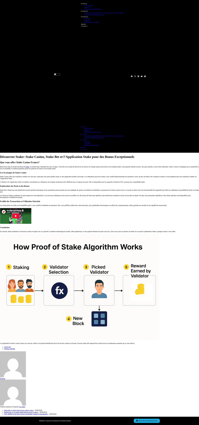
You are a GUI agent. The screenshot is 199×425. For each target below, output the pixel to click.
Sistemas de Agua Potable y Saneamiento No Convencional (103, 13)
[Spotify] (145, 76)
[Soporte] (13, 377)
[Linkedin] (138, 76)
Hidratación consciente (91, 22)
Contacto (84, 26)
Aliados (83, 24)
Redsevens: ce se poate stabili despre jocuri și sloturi (21, 412)
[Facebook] (131, 76)
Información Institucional (92, 9)
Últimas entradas (9, 349)
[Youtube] (141, 76)
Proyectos (84, 11)
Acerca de (7, 347)
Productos (84, 17)
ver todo (22, 407)
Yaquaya (87, 18)
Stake (27, 167)
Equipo (86, 7)
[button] (99, 76)
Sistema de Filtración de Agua (94, 15)
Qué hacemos (88, 5)
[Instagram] (135, 76)
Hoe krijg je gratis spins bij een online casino (18, 410)
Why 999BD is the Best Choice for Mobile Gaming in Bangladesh (26, 414)
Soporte (2, 378)
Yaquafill (87, 20)
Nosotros (84, 3)
